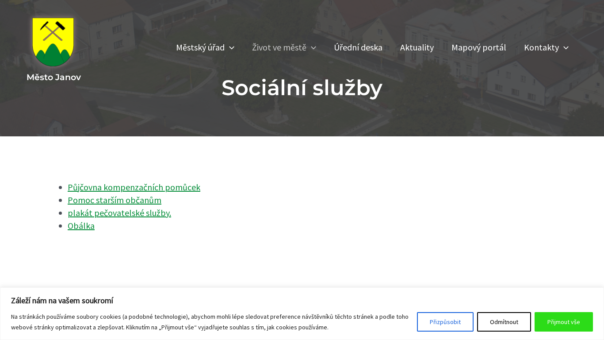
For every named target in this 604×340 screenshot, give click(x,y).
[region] (302, 313)
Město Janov (54, 77)
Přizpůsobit (445, 322)
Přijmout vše (563, 322)
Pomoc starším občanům (114, 199)
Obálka (81, 225)
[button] (229, 47)
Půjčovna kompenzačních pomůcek (134, 187)
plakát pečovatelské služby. (119, 212)
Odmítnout (504, 322)
